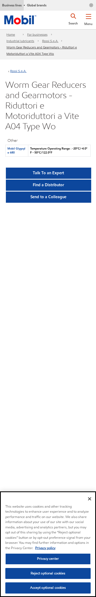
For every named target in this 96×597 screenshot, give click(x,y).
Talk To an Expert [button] (48, 173)
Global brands (36, 5)
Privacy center (48, 558)
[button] (88, 19)
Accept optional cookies (48, 587)
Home (10, 34)
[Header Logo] (20, 19)
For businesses (37, 34)
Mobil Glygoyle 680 (16, 150)
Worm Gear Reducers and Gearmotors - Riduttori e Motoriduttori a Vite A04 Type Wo (41, 50)
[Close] (89, 499)
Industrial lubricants (20, 41)
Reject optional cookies (48, 573)
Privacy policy (45, 548)
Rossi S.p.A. (50, 41)
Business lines (12, 5)
